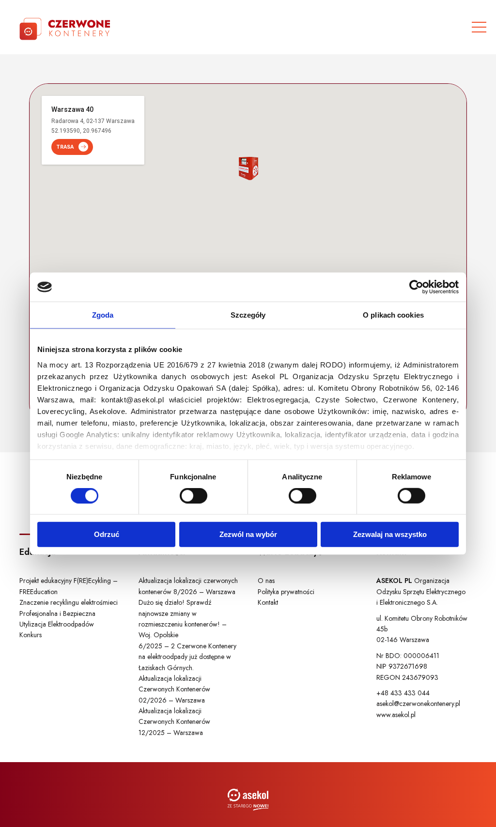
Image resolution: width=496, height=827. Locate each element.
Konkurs (30, 635)
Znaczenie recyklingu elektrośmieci (68, 602)
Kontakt (268, 602)
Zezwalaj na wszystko (390, 534)
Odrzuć (106, 534)
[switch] (193, 496)
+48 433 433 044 (403, 693)
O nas (266, 580)
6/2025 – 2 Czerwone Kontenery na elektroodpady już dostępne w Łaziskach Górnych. (187, 657)
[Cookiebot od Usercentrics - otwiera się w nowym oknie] (416, 287)
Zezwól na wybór (248, 534)
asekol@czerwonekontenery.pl (418, 703)
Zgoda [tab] (103, 315)
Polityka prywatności (286, 592)
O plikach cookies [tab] (393, 315)
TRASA (65, 147)
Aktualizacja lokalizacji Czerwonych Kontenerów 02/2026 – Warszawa (174, 689)
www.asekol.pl (396, 715)
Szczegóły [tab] (248, 315)
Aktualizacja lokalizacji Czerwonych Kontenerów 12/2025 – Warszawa (174, 721)
